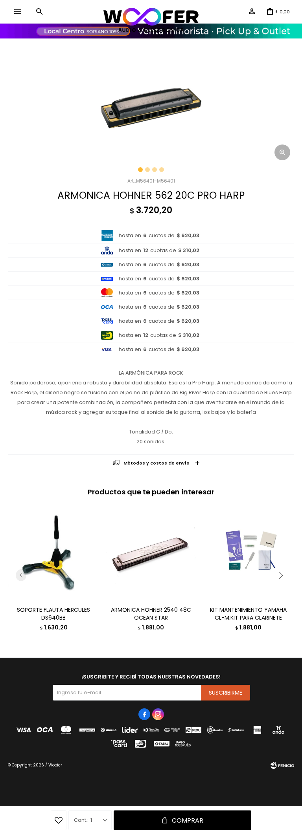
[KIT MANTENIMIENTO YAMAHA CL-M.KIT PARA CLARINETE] (248, 554)
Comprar (187, 820)
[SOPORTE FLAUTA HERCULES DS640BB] (53, 554)
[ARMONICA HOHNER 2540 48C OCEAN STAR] (151, 554)
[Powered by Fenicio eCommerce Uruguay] (282, 765)
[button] (39, 12)
